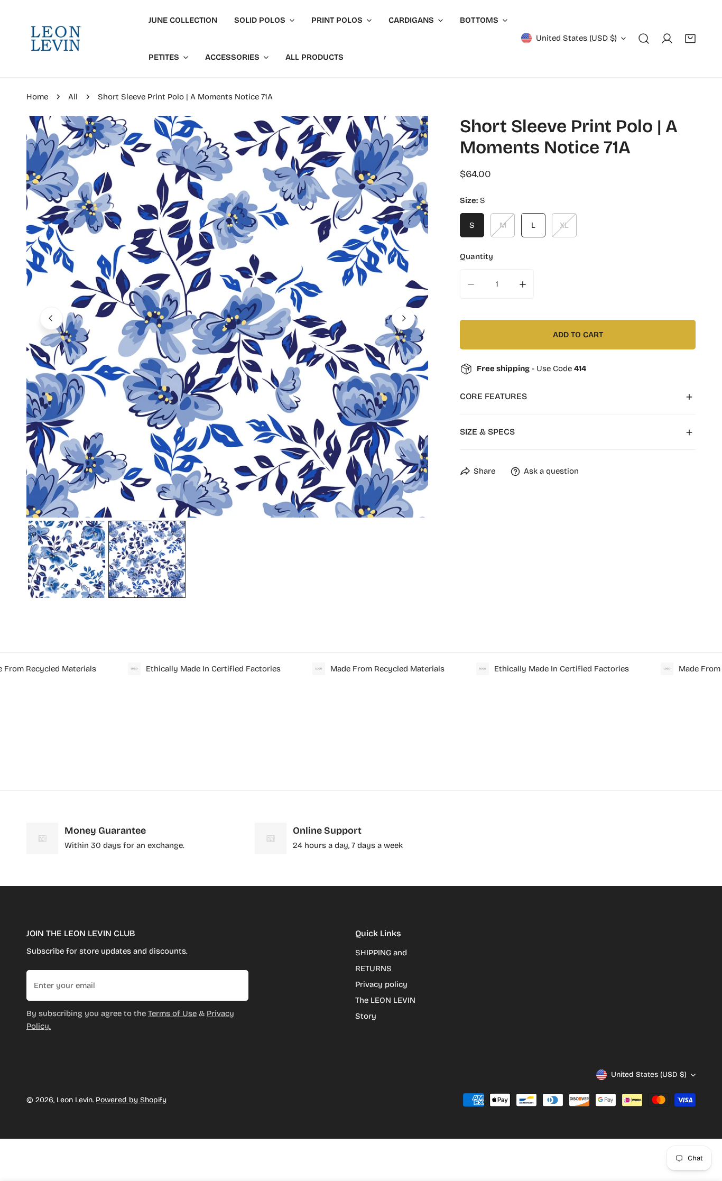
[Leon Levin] (55, 39)
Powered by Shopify (131, 1099)
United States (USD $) (576, 38)
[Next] (403, 318)
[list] (227, 317)
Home (37, 97)
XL (564, 225)
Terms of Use (172, 1013)
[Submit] (234, 985)
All (73, 97)
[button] (690, 38)
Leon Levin (74, 1099)
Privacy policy (381, 984)
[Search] (643, 38)
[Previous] (51, 318)
